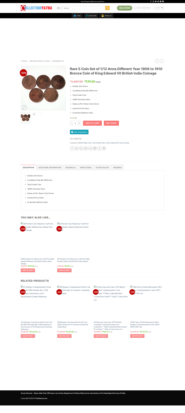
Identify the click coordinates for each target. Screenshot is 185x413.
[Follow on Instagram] (153, 1)
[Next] (62, 88)
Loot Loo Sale (124, 143)
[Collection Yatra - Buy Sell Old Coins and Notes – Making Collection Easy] (36, 8)
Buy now (111, 123)
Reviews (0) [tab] (71, 168)
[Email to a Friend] (81, 148)
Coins (24, 61)
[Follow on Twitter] (156, 1)
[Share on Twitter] (77, 148)
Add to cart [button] (28, 270)
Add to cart (92, 123)
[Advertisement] (92, 37)
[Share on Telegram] (104, 148)
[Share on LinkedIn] (95, 148)
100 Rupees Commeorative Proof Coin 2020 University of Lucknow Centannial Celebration (72, 324)
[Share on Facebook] (72, 148)
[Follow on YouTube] (163, 1)
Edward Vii (58, 61)
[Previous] (25, 88)
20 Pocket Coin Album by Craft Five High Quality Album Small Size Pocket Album (73, 260)
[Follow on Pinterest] (160, 1)
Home (79, 15)
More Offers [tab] (85, 168)
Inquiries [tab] (117, 168)
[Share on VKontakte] (90, 148)
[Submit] (107, 8)
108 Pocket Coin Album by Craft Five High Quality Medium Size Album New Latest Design (37, 261)
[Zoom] (24, 107)
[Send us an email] (158, 1)
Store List (108, 15)
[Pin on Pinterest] (86, 148)
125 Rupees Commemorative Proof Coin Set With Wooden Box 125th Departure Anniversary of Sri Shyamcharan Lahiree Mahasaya (36, 325)
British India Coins (40, 61)
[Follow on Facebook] (151, 1)
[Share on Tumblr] (99, 148)
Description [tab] (28, 168)
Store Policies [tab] (102, 168)
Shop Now (92, 15)
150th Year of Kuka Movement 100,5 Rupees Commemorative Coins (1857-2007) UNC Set (145, 324)
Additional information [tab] (49, 168)
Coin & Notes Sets (98, 143)
